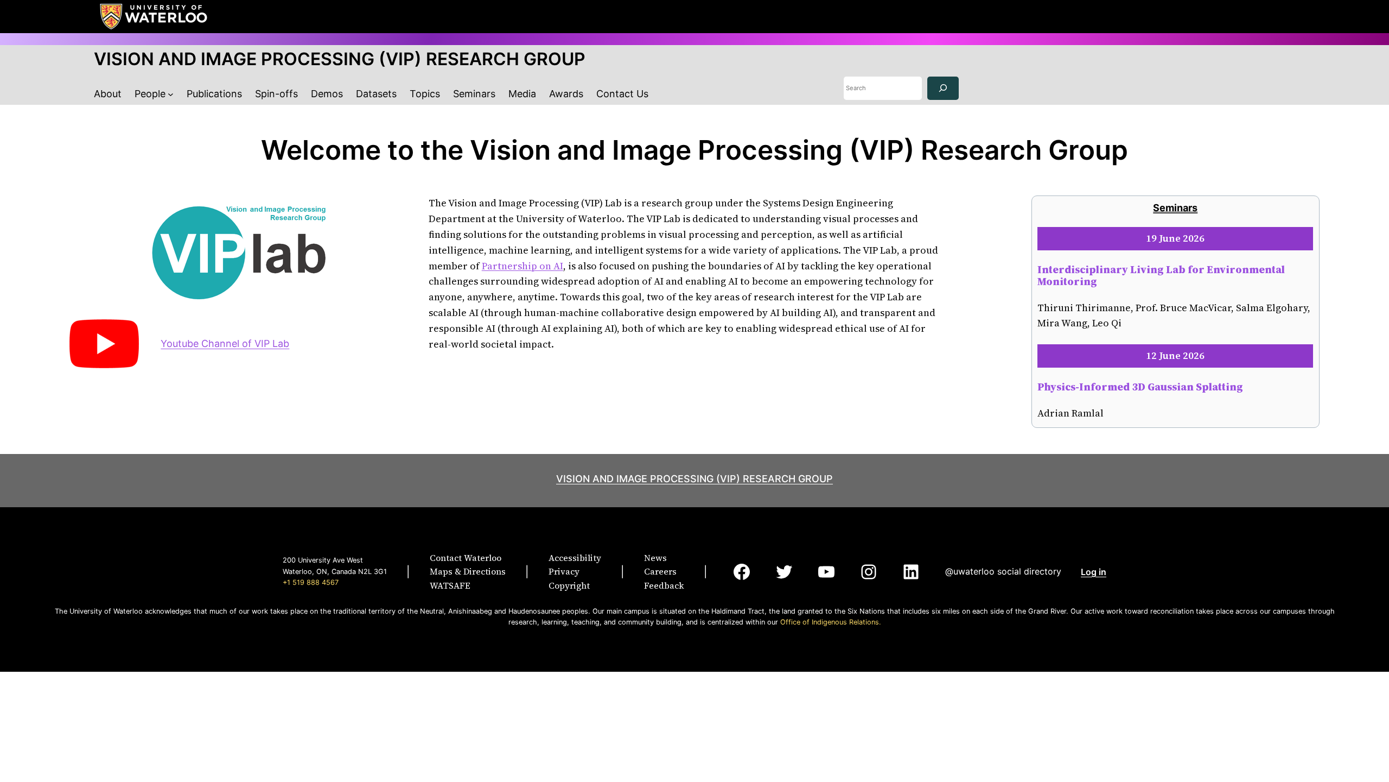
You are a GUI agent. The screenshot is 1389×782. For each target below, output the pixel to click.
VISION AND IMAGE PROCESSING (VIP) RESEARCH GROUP (339, 59)
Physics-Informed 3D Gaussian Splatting (1140, 387)
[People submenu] (171, 94)
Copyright (569, 585)
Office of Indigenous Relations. (830, 622)
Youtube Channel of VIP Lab (225, 343)
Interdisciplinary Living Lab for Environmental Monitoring (1161, 275)
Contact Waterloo (465, 558)
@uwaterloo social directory (1003, 571)
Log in (1093, 571)
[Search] (943, 88)
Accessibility (575, 558)
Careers (660, 571)
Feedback (664, 585)
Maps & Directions (468, 571)
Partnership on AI (522, 266)
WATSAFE (450, 585)
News (655, 558)
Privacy (564, 571)
